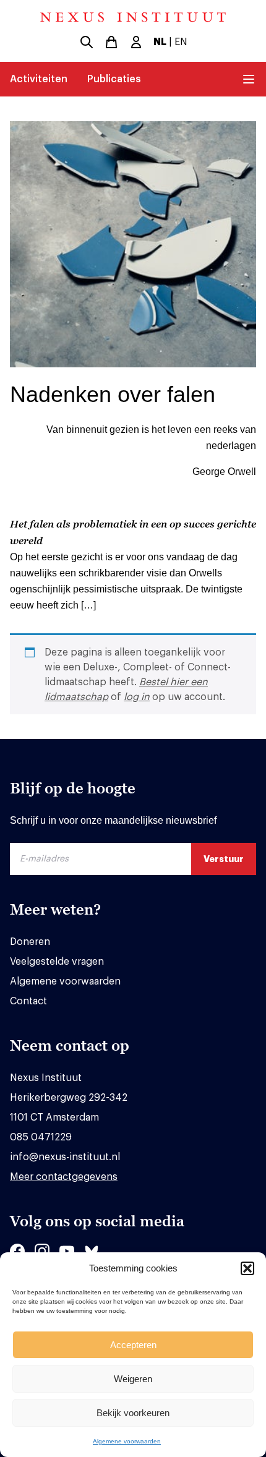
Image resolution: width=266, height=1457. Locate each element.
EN (180, 42)
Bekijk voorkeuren (133, 1413)
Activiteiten (38, 79)
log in (137, 697)
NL (159, 42)
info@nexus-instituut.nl (65, 1157)
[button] (247, 1268)
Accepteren (133, 1345)
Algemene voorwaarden (127, 1441)
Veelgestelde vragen (57, 962)
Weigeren (133, 1379)
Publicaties (114, 79)
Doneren (30, 942)
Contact (28, 1001)
